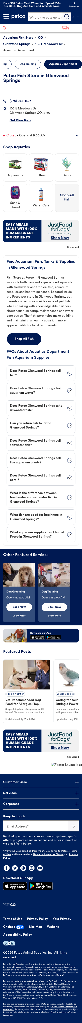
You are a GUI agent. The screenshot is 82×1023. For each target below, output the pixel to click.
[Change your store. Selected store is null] (6, 28)
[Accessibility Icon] (9, 943)
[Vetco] (9, 904)
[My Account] (73, 16)
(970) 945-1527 (20, 101)
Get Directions (20, 120)
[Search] (66, 16)
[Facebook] (6, 868)
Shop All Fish (24, 339)
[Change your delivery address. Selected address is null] (71, 28)
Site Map (35, 927)
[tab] (41, 373)
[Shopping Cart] (78, 16)
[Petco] (18, 17)
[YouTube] (40, 868)
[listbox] (41, 592)
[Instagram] (31, 868)
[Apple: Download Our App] (15, 886)
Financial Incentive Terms (48, 854)
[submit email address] (73, 825)
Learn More (19, 616)
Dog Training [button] (28, 64)
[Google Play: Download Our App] (41, 886)
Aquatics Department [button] (63, 64)
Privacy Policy (37, 919)
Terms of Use (12, 919)
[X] (15, 868)
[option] (20, 592)
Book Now (19, 607)
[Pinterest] (23, 868)
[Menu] (6, 17)
